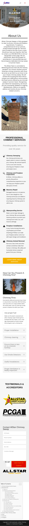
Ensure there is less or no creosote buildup (13, 505)
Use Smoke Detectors (9, 507)
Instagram (4, 517)
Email (3, 514)
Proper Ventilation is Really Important (12, 509)
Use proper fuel (8, 502)
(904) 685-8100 (5, 487)
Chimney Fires (6, 500)
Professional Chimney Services (9, 490)
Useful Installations (9, 508)
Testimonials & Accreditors (9, 511)
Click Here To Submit (18, 464)
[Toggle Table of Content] (19, 484)
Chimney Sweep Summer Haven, (9, 486)
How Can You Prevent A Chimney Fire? (11, 499)
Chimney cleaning (9, 504)
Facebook (4, 516)
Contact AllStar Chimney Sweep (9, 512)
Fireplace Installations (10, 496)
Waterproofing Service (10, 495)
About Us (5, 489)
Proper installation (9, 503)
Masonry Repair (9, 494)
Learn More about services (14, 260)
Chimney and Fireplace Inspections (12, 493)
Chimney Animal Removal (11, 497)
